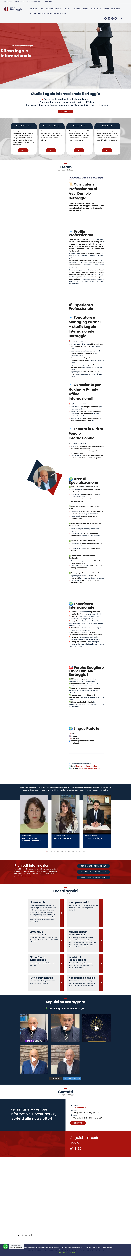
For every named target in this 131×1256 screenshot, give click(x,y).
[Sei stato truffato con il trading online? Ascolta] (65, 1059)
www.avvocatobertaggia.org (90, 768)
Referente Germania (91, 836)
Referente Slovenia (59, 836)
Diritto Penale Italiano (29, 836)
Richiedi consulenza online (93, 866)
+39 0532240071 (80, 1108)
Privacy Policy (60, 1252)
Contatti (65, 111)
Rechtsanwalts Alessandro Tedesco (95, 839)
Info (23, 150)
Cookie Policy (70, 1252)
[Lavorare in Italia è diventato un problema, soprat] (65, 1028)
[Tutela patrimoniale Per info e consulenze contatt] (34, 1059)
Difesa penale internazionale (93, 877)
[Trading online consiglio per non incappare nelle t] (34, 1028)
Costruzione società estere (93, 872)
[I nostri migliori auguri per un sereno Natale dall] (96, 1028)
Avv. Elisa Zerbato (30, 838)
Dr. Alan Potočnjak (62, 838)
